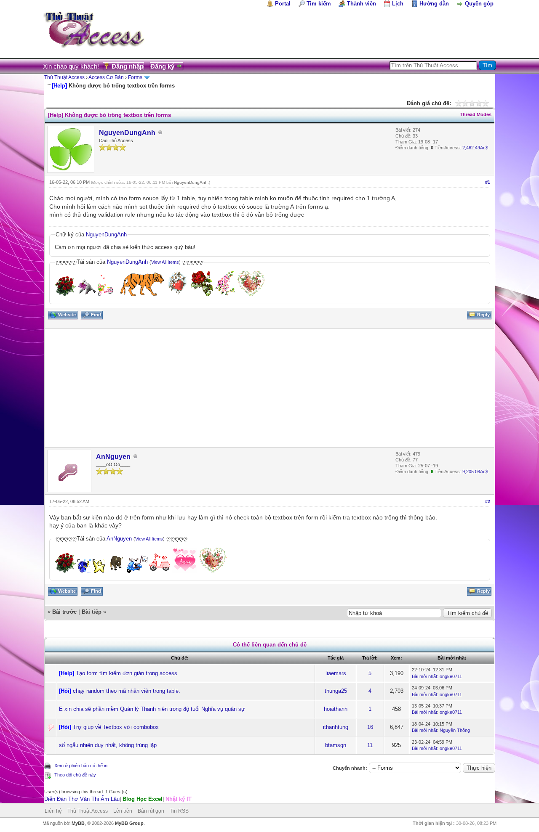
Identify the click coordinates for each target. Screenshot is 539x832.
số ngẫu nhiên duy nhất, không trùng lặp (108, 745)
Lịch (397, 3)
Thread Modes (475, 114)
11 (370, 745)
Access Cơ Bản (106, 77)
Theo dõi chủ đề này (75, 774)
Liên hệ (53, 811)
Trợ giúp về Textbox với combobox (116, 727)
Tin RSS (179, 811)
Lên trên (122, 811)
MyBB (78, 823)
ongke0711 (451, 676)
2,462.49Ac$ (475, 147)
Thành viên (361, 3)
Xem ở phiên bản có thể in (80, 765)
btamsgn (335, 745)
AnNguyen (113, 456)
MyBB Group (129, 823)
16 (370, 727)
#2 (487, 501)
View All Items (165, 262)
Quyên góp (479, 3)
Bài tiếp (91, 612)
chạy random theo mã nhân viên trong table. (126, 691)
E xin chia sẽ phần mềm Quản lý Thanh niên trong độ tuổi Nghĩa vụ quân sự (152, 709)
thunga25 (336, 691)
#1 (487, 182)
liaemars (336, 673)
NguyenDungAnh (127, 132)
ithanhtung (335, 727)
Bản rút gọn (151, 811)
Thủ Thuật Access (64, 77)
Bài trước (64, 612)
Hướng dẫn (434, 3)
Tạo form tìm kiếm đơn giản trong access (126, 673)
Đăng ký (162, 66)
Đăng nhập (128, 66)
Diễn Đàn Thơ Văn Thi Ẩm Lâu (82, 799)
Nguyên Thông (455, 730)
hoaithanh (335, 709)
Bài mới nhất (424, 676)
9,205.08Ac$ (475, 471)
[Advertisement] (269, 388)
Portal (283, 3)
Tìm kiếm (319, 3)
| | (118, 799)
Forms (135, 77)
